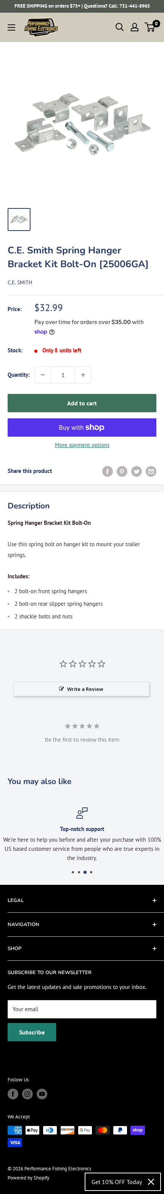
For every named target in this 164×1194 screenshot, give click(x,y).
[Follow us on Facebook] (13, 1094)
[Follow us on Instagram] (27, 1094)
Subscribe (32, 1032)
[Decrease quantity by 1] (43, 375)
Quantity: (19, 374)
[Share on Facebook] (107, 471)
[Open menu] (11, 27)
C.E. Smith (20, 282)
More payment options (82, 445)
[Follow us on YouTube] (42, 1094)
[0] (150, 27)
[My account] (134, 27)
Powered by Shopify (28, 1178)
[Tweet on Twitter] (136, 471)
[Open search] (120, 27)
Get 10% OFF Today (117, 1182)
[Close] (151, 1182)
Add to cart (82, 403)
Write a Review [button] (85, 689)
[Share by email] (151, 471)
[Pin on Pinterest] (122, 471)
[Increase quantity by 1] (83, 375)
